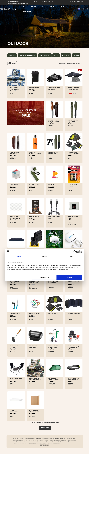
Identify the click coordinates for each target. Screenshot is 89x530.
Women (33, 7)
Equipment (65, 55)
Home (9, 51)
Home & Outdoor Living (27, 55)
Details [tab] (44, 256)
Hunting (53, 7)
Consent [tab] (18, 256)
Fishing (76, 55)
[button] (83, 9)
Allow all (69, 277)
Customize (43, 277)
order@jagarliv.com (15, 3)
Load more (45, 428)
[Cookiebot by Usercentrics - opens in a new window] (74, 251)
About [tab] (70, 256)
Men (24, 7)
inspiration (27, 11)
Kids (43, 7)
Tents (56, 55)
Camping (12, 55)
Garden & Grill (45, 55)
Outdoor (64, 7)
